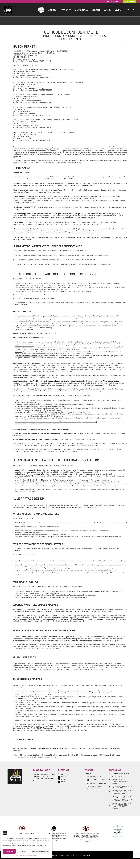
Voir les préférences (40, 851)
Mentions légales (32, 855)
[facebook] (110, 1)
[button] (49, 833)
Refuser (23, 851)
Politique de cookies (21, 855)
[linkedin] (113, 1)
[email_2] (116, 1)
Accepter (9, 851)
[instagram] (107, 1)
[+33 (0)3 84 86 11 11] (119, 1)
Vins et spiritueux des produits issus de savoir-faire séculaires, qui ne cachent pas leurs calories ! (54, 835)
